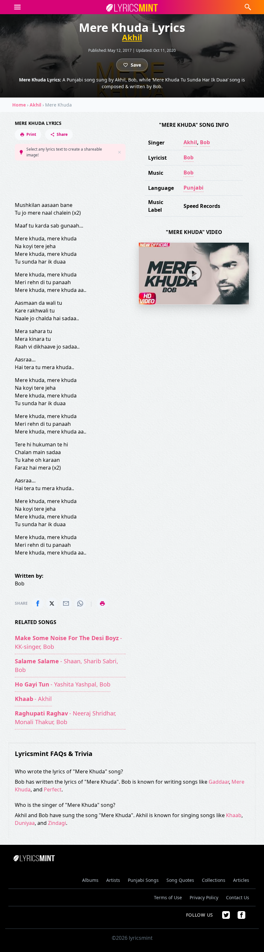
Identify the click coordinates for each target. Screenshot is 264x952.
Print (31, 134)
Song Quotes (180, 880)
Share (62, 134)
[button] (17, 7)
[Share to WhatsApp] (80, 603)
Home (19, 105)
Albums (90, 880)
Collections (213, 880)
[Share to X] (52, 603)
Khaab (233, 815)
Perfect (52, 789)
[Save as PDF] (102, 603)
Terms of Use (168, 897)
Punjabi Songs (143, 880)
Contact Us (237, 897)
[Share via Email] (66, 603)
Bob (205, 142)
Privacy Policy (204, 897)
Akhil (132, 37)
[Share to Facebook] (37, 603)
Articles (241, 880)
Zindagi (57, 822)
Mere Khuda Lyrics (38, 123)
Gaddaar (219, 781)
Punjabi (193, 187)
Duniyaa (25, 822)
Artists (113, 880)
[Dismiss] (119, 152)
